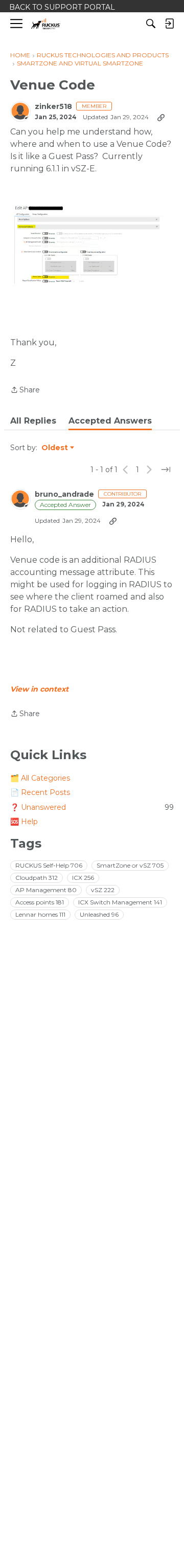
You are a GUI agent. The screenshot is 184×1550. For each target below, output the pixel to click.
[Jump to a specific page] (165, 469)
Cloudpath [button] (36, 877)
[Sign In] (169, 23)
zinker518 (53, 106)
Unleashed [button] (99, 914)
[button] (87, 244)
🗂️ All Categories (40, 778)
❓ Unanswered (92, 807)
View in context (39, 689)
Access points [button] (39, 902)
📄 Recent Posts (40, 792)
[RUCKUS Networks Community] (46, 23)
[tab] (33, 421)
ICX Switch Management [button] (120, 902)
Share (25, 390)
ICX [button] (83, 877)
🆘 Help (24, 821)
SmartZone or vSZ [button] (130, 865)
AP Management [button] (46, 890)
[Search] (151, 23)
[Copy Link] (161, 117)
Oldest (55, 448)
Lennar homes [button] (40, 914)
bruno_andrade (64, 494)
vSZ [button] (102, 890)
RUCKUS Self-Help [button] (48, 865)
